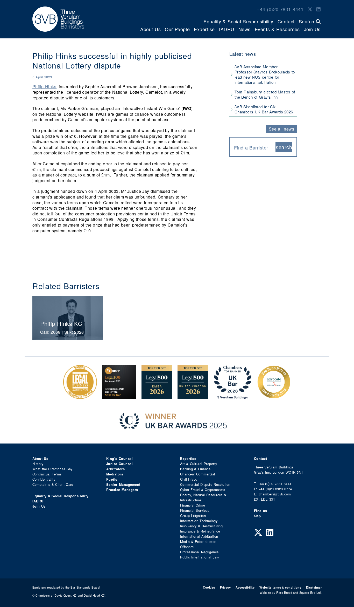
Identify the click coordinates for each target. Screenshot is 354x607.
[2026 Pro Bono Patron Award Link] (274, 396)
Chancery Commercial (197, 474)
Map (257, 515)
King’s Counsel (119, 458)
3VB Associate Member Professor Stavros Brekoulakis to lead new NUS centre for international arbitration (265, 74)
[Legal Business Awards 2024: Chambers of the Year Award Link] (80, 396)
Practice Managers (122, 489)
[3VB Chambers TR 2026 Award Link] (233, 396)
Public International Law (199, 557)
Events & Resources (277, 29)
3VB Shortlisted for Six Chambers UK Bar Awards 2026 (264, 109)
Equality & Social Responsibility (238, 21)
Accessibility (245, 587)
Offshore (187, 546)
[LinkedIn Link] (318, 9)
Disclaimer (314, 587)
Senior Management (123, 484)
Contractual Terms (47, 474)
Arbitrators (115, 469)
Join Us (312, 29)
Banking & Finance (195, 468)
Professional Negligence (199, 551)
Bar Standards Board (85, 587)
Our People (177, 29)
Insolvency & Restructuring (201, 525)
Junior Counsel (119, 463)
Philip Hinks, (45, 87)
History (37, 463)
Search (307, 21)
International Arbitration (199, 536)
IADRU (226, 29)
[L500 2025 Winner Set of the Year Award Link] (119, 396)
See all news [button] (281, 129)
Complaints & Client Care (52, 484)
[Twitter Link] (310, 9)
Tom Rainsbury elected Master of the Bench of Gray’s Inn (265, 94)
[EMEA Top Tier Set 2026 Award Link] (156, 396)
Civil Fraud (188, 479)
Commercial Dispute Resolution (205, 484)
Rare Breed (284, 592)
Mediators (114, 474)
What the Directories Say (52, 468)
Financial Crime (192, 505)
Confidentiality (43, 479)
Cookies (209, 587)
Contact (286, 21)
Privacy (225, 587)
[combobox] (254, 147)
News (244, 29)
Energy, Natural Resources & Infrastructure (203, 497)
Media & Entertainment (198, 541)
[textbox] (253, 147)
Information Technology (198, 520)
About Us (150, 29)
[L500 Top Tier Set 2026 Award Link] (193, 396)
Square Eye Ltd (310, 592)
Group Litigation (193, 515)
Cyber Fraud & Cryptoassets (202, 489)
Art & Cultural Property (198, 463)
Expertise (204, 29)
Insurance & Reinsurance (200, 531)
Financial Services (194, 510)
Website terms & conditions (280, 587)
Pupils (111, 479)
